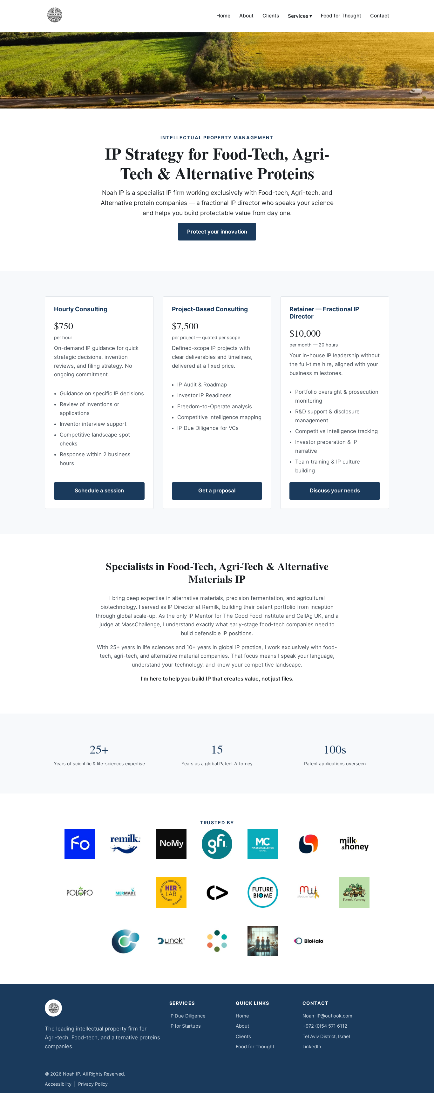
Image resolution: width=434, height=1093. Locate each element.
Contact (379, 16)
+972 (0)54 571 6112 (324, 1026)
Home (223, 16)
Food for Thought (341, 16)
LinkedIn (311, 1047)
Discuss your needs (335, 490)
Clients (270, 16)
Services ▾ (300, 16)
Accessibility (58, 1084)
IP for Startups (185, 1026)
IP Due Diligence (187, 1016)
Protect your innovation (217, 231)
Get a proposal (216, 490)
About (246, 16)
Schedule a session (99, 490)
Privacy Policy (93, 1084)
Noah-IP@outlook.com (327, 1016)
